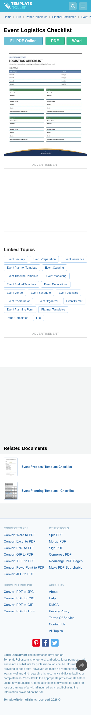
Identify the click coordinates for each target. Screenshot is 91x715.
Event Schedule (41, 292)
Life (38, 318)
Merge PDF (57, 541)
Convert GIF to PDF (18, 554)
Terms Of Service (61, 618)
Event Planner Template (22, 267)
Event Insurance (74, 259)
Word (77, 41)
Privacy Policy (59, 611)
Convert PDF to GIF (18, 605)
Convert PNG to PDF (19, 548)
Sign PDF (56, 548)
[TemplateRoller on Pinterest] (36, 643)
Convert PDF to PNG (19, 598)
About (53, 592)
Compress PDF (60, 554)
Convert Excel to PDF (19, 541)
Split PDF (56, 535)
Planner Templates (53, 309)
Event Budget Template (21, 284)
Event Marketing (56, 276)
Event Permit (74, 301)
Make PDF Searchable (65, 567)
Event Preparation (44, 259)
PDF (55, 41)
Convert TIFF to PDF (19, 561)
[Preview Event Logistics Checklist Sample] (45, 102)
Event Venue (15, 292)
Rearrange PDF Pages (66, 561)
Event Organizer (48, 301)
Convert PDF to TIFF (19, 611)
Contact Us (57, 624)
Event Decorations (55, 284)
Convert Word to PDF (19, 535)
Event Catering (54, 267)
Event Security (16, 259)
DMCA (54, 605)
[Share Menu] (81, 665)
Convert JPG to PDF (19, 574)
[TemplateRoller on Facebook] (45, 643)
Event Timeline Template (22, 276)
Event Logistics (68, 292)
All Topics (56, 631)
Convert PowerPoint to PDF (24, 567)
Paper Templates (17, 318)
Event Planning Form (20, 309)
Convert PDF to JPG (19, 592)
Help (52, 598)
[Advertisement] (45, 200)
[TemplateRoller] (16, 6)
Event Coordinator (18, 301)
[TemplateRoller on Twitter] (55, 643)
